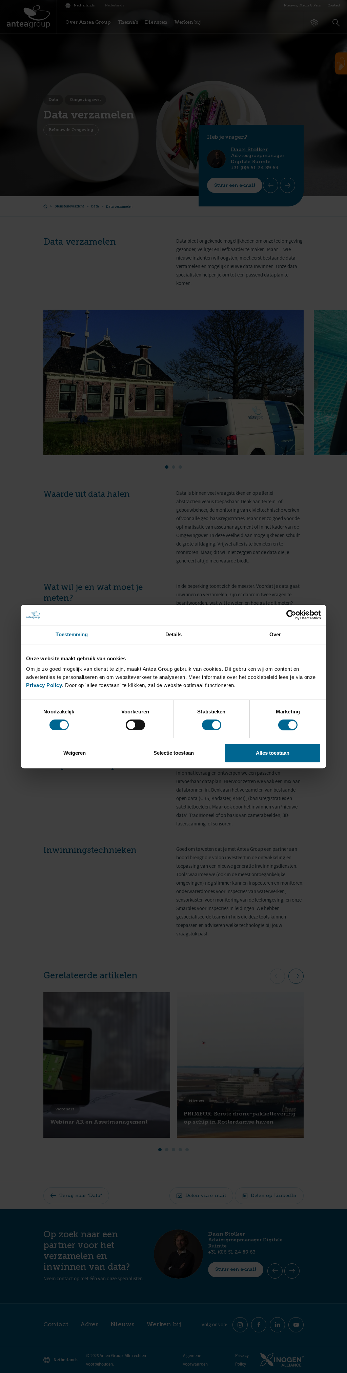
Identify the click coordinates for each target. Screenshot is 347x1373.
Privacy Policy (44, 685)
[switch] (135, 724)
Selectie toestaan (174, 753)
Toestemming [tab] (72, 634)
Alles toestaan (272, 753)
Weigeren (74, 753)
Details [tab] (173, 634)
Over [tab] (275, 634)
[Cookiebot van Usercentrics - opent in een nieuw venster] (291, 615)
